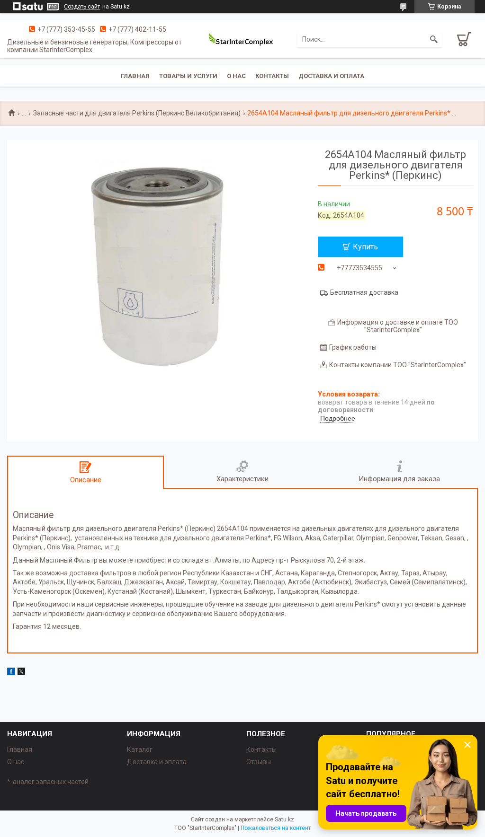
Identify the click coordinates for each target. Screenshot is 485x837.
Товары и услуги (188, 75)
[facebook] (11, 673)
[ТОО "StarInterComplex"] (242, 39)
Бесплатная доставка (364, 292)
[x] (21, 673)
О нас (236, 75)
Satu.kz (284, 819)
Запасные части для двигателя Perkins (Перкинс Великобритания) (137, 113)
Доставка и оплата (331, 75)
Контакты (272, 75)
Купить (365, 246)
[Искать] (433, 39)
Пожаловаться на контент (276, 828)
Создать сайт (82, 6)
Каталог (140, 749)
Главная (135, 75)
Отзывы (258, 762)
